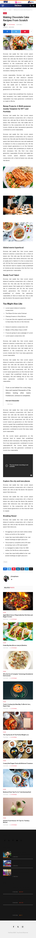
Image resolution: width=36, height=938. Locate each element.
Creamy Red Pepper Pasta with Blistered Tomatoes (18, 763)
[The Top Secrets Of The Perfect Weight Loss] (18, 721)
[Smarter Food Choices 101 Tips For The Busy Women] (18, 807)
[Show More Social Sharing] (31, 31)
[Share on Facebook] (7, 31)
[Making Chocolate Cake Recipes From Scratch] (18, 42)
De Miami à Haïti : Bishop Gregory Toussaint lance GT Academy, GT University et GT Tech (22, 898)
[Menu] (3, 5)
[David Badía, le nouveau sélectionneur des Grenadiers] (7, 854)
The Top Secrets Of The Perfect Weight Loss (16, 734)
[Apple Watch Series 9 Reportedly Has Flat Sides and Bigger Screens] (18, 601)
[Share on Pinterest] (25, 31)
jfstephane (11, 24)
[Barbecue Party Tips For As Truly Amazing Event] (18, 778)
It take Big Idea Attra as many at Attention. (15, 645)
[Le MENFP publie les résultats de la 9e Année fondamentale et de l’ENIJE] (7, 872)
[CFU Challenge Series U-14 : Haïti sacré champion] (7, 863)
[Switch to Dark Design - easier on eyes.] (30, 5)
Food (5, 13)
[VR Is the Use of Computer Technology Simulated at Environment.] (18, 660)
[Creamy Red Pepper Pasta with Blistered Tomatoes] (18, 749)
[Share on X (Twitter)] (16, 31)
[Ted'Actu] (18, 5)
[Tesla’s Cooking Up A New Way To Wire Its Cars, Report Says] (18, 690)
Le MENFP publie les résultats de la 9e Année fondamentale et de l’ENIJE (23, 872)
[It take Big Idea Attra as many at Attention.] (18, 631)
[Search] (33, 5)
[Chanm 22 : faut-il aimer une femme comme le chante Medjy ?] (7, 890)
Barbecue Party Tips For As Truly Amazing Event (17, 792)
